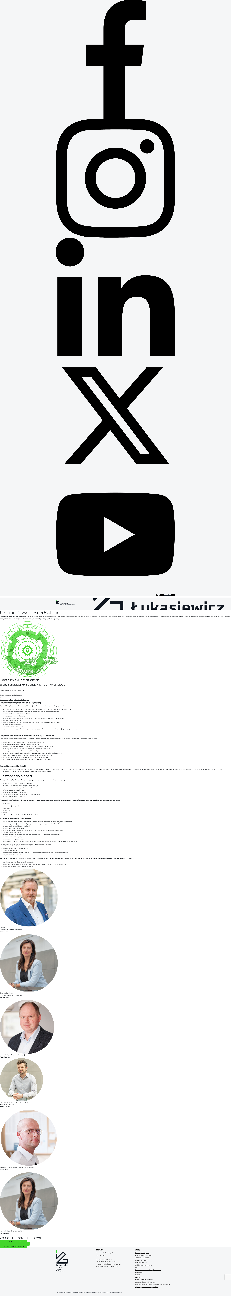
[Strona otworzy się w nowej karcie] (154, 595)
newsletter (167, 595)
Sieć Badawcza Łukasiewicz (143, 1265)
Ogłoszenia (138, 1277)
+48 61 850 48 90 (107, 1259)
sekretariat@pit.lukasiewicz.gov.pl (110, 1264)
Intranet (137, 1274)
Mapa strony (139, 1272)
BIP (136, 1267)
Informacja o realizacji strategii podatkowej (148, 1270)
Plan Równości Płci (141, 1262)
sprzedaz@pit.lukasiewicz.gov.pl (109, 1266)
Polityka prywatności (141, 1260)
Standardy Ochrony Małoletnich (145, 1282)
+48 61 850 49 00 (110, 1261)
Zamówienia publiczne (142, 1257)
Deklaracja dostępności (142, 1253)
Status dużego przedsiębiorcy (144, 1279)
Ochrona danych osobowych (143, 1255)
